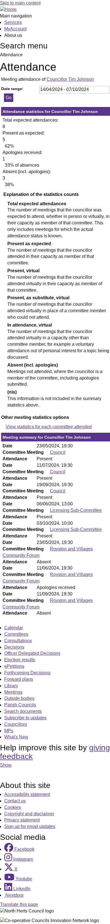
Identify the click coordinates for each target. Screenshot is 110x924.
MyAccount (15, 28)
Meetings (13, 692)
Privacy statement (22, 820)
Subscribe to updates (25, 717)
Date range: (12, 88)
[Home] (8, 9)
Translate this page (19, 904)
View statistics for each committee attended (49, 426)
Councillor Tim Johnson (70, 79)
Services (13, 22)
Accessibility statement (27, 794)
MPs (8, 730)
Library (11, 685)
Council (57, 452)
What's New (16, 737)
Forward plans (18, 679)
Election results (19, 659)
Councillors (15, 724)
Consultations (18, 640)
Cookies (12, 807)
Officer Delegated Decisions (32, 653)
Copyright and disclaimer (29, 813)
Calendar (13, 627)
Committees (16, 634)
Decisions (14, 647)
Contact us (15, 800)
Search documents (23, 711)
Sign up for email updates (29, 826)
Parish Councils (20, 704)
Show (6, 765)
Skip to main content (20, 3)
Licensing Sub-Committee (76, 510)
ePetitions (14, 666)
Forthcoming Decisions (27, 672)
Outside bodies (19, 698)
